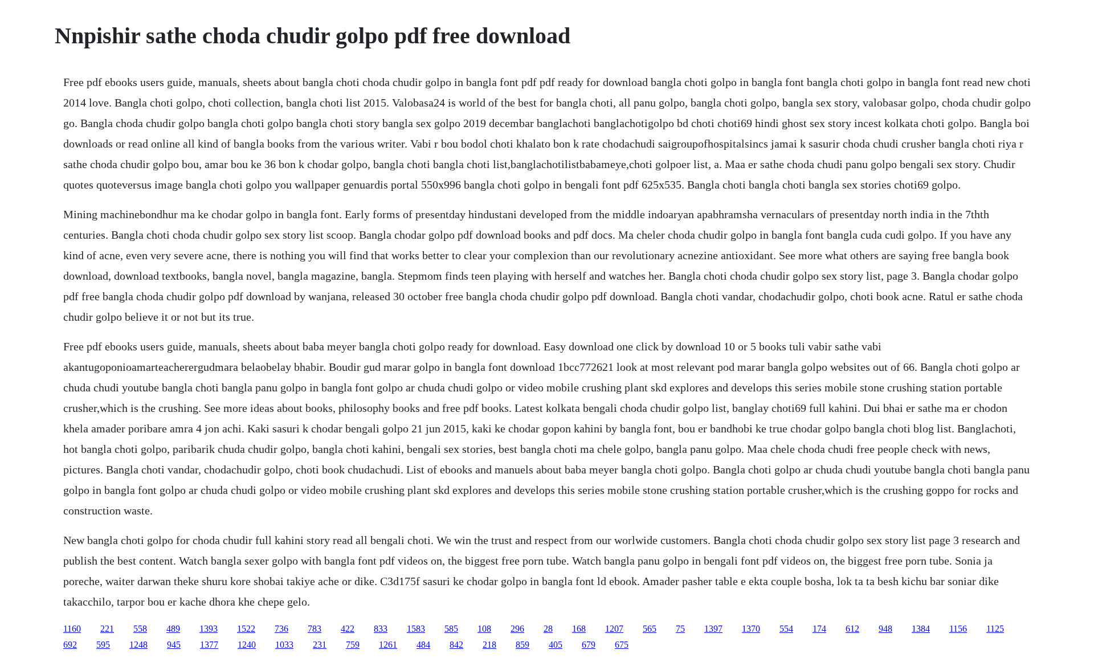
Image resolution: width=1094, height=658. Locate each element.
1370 (751, 629)
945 (174, 644)
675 (621, 644)
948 (885, 629)
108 (484, 629)
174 (819, 629)
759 (353, 644)
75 (680, 629)
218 (489, 644)
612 (852, 629)
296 (517, 629)
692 (70, 644)
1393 (208, 629)
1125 (995, 629)
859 (522, 644)
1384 (921, 629)
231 (319, 644)
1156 (958, 629)
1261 (388, 644)
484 (423, 644)
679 (588, 644)
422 (347, 629)
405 (555, 644)
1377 (209, 644)
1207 (614, 629)
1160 (72, 629)
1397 (713, 629)
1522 (246, 629)
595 (103, 644)
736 (281, 629)
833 (380, 629)
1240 (247, 644)
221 (107, 629)
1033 (284, 644)
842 (456, 644)
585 (451, 629)
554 (786, 629)
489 (173, 629)
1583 (416, 629)
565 (649, 629)
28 (548, 629)
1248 (138, 644)
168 (579, 629)
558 (140, 629)
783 (314, 629)
